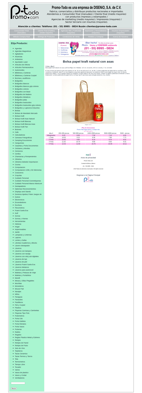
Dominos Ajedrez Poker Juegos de (28, 194)
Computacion (20, 167)
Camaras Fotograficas (23, 138)
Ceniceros (19, 151)
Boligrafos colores (22, 89)
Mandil (17, 278)
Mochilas (18, 283)
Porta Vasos (19, 327)
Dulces (17, 197)
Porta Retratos (20, 324)
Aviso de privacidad (88, 158)
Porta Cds (19, 319)
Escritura (18, 205)
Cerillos (18, 154)
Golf (16, 213)
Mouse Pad (19, 289)
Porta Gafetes (20, 321)
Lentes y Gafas (21, 240)
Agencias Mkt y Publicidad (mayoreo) (71, 32)
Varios (17, 370)
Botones (18, 129)
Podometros (19, 316)
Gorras (17, 216)
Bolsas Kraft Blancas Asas (25, 124)
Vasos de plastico (21, 373)
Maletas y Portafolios (23, 275)
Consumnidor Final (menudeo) (21, 32)
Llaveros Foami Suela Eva (25, 265)
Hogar (17, 227)
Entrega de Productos (46, 37)
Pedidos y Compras (95, 37)
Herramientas (20, 221)
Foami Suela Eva (21, 210)
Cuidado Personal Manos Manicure (28, 183)
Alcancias (18, 57)
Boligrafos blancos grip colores (27, 86)
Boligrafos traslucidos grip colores (28, 105)
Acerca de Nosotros (120, 37)
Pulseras (18, 329)
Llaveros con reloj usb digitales (27, 256)
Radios (17, 332)
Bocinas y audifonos (22, 78)
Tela (16, 359)
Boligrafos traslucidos (23, 102)
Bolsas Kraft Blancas (23, 121)
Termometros (20, 362)
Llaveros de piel (21, 262)
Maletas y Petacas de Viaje (25, 273)
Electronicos (19, 200)
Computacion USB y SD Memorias (28, 170)
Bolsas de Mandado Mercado (26, 113)
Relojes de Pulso (21, 346)
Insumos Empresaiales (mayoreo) (120, 32)
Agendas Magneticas (23, 51)
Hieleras (18, 224)
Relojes (18, 340)
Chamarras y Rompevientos (25, 156)
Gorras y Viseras (21, 219)
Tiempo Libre (20, 364)
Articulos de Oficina (22, 65)
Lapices (18, 238)
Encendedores (20, 202)
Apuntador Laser (21, 62)
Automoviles (19, 70)
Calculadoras (20, 135)
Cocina (17, 165)
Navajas (18, 292)
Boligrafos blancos (22, 84)
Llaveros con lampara (23, 251)
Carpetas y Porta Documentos (26, 146)
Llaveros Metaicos (22, 267)
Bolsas (17, 111)
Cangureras (19, 143)
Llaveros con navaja (22, 254)
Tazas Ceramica (21, 354)
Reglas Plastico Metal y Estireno (27, 337)
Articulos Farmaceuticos (24, 67)
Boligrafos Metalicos (22, 97)
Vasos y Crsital (20, 375)
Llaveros (18, 248)
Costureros (19, 173)
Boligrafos (19, 81)
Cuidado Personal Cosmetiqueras (28, 181)
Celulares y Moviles (22, 148)
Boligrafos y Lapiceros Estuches (27, 108)
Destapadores (20, 186)
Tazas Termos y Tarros (23, 356)
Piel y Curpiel (20, 305)
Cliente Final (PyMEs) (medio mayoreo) (46, 32)
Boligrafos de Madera (23, 94)
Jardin (17, 232)
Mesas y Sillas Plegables (24, 281)
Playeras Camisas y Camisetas (27, 310)
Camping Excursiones (23, 140)
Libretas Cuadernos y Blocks (26, 243)
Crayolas (18, 175)
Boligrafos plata (21, 100)
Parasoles (19, 300)
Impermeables (20, 229)
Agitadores (19, 54)
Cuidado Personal (22, 178)
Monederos (19, 286)
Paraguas (18, 297)
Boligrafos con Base (22, 92)
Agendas (18, 48)
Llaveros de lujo (21, 259)
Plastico (18, 308)
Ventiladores (19, 378)
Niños (17, 294)
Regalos (18, 335)
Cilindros (18, 159)
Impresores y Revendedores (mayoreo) (96, 32)
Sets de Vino (20, 348)
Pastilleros (19, 302)
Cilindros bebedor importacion (26, 162)
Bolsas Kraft (19, 116)
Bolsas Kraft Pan (21, 127)
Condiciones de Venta (71, 37)
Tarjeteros (19, 351)
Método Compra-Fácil (21, 37)
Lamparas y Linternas (23, 235)
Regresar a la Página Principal (88, 175)
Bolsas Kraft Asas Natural (25, 119)
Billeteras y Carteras (23, 73)
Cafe (17, 132)
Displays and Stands (23, 192)
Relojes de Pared (21, 343)
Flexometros (19, 208)
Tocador (18, 367)
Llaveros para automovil (24, 270)
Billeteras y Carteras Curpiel (26, 75)
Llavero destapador (22, 246)
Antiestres (19, 59)
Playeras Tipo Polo (22, 313)
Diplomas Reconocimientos (25, 189)
